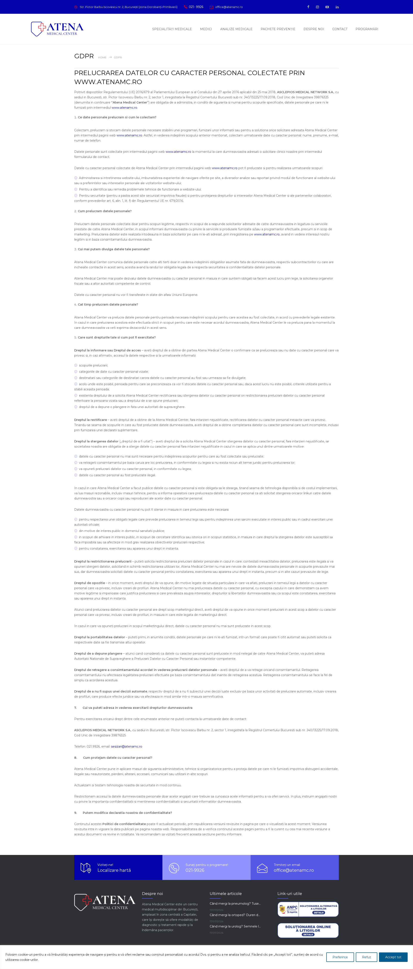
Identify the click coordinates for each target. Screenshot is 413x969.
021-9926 (195, 870)
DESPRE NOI (314, 29)
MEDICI (206, 29)
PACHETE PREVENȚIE (278, 29)
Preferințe (340, 957)
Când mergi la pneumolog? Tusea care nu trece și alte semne (236, 904)
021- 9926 (196, 7)
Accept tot (393, 957)
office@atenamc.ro (229, 7)
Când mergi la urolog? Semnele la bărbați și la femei (236, 926)
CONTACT (339, 29)
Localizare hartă (114, 870)
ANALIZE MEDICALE (236, 29)
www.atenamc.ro (124, 108)
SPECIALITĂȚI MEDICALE (172, 29)
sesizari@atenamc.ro (126, 746)
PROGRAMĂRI (367, 29)
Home (102, 57)
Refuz (366, 957)
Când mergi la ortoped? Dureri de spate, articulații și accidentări (236, 915)
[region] (206, 957)
